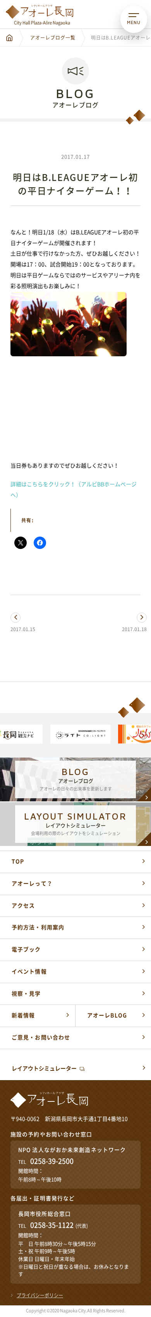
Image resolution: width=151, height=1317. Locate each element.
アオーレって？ (32, 883)
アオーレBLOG (107, 1015)
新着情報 (23, 1015)
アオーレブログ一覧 (53, 37)
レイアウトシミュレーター (44, 1068)
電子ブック (26, 949)
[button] (8, 735)
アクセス (23, 905)
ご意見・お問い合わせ (41, 1037)
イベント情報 (29, 971)
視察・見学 (26, 993)
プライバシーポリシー (40, 1295)
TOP (18, 861)
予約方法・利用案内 (38, 927)
